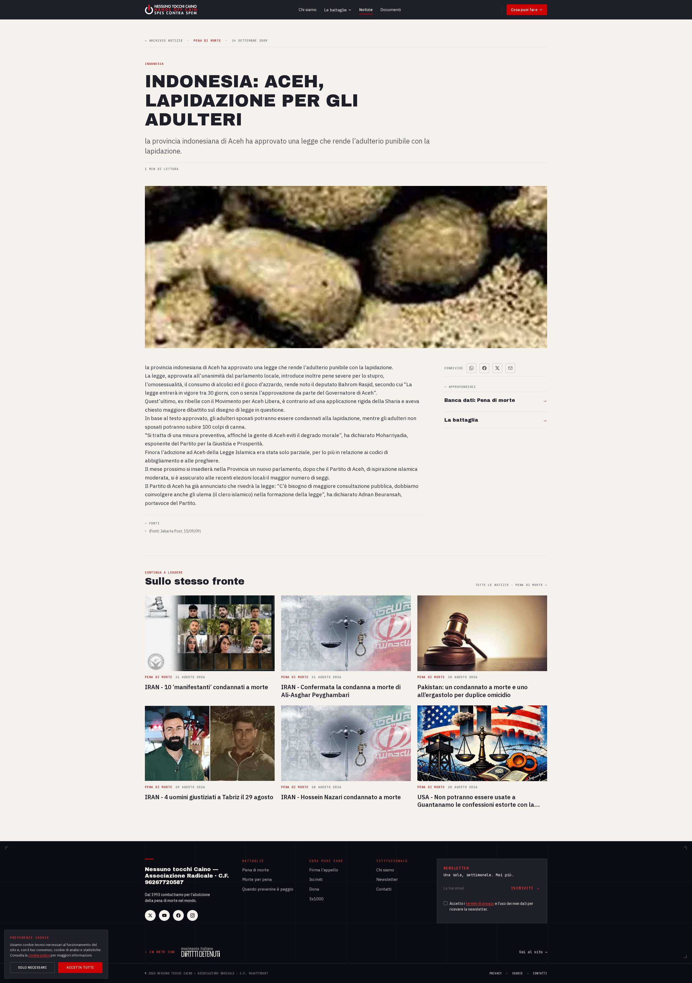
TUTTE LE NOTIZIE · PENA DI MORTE (511, 585)
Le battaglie (335, 9)
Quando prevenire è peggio (267, 889)
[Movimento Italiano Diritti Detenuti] (200, 952)
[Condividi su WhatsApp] (471, 368)
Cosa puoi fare (524, 9)
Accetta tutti (80, 967)
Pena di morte (255, 869)
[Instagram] (192, 915)
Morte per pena (257, 879)
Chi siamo (308, 9)
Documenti (390, 9)
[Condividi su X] (497, 368)
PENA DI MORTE (207, 40)
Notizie (366, 9)
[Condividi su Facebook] (484, 368)
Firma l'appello (323, 869)
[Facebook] (178, 915)
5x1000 (316, 898)
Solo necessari (32, 967)
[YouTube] (164, 915)
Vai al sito (533, 951)
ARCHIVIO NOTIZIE (164, 40)
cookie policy (39, 955)
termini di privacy (480, 903)
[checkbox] (445, 903)
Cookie (517, 973)
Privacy (496, 973)
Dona (314, 889)
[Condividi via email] (510, 368)
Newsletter (387, 879)
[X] (150, 915)
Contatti (383, 889)
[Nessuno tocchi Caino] (171, 9)
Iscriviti (315, 879)
